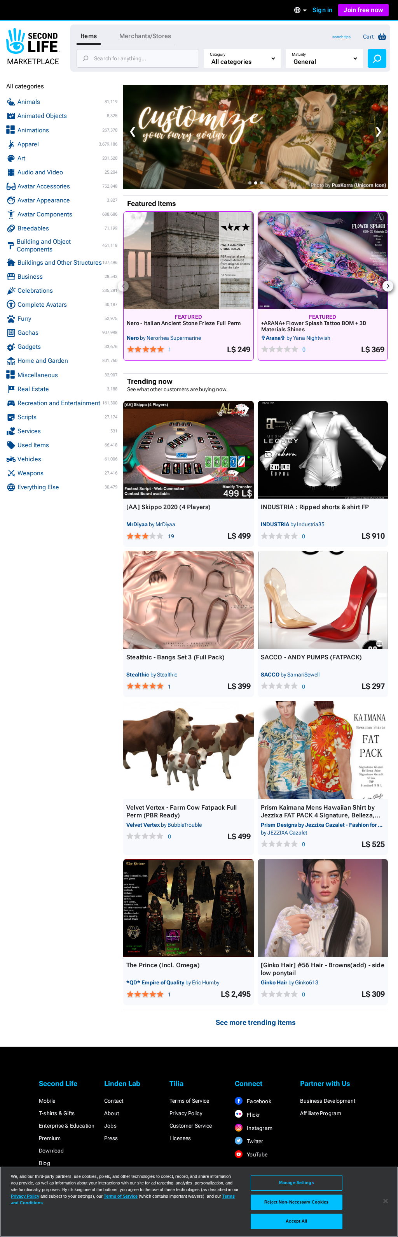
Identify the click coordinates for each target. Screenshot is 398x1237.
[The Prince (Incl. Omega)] (188, 908)
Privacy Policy (185, 1113)
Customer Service (190, 1126)
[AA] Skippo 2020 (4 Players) (168, 507)
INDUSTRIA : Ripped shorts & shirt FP (315, 507)
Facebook (258, 1101)
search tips (341, 37)
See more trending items (256, 1022)
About (111, 1113)
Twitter (255, 1141)
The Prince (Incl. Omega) (163, 965)
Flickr (253, 1115)
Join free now (363, 10)
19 (171, 536)
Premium (50, 1138)
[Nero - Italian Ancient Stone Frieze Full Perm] (188, 260)
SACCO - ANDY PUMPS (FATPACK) (311, 657)
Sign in (322, 10)
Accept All (296, 1221)
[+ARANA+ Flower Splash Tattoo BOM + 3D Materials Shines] (323, 260)
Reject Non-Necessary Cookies (296, 1202)
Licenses (180, 1138)
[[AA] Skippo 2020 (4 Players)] (188, 450)
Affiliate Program (320, 1113)
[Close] (385, 1201)
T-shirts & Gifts (57, 1113)
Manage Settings (296, 1182)
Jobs (110, 1126)
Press (111, 1138)
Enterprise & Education (66, 1126)
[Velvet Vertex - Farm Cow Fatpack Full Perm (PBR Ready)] (188, 750)
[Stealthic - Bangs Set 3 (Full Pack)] (188, 600)
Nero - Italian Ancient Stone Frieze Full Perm (184, 323)
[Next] (387, 286)
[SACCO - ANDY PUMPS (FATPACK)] (323, 600)
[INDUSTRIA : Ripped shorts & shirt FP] (323, 450)
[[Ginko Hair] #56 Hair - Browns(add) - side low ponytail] (323, 908)
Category (217, 54)
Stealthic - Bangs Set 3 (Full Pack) (175, 657)
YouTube (257, 1154)
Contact (113, 1101)
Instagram (259, 1128)
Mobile (47, 1101)
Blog (44, 1163)
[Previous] (123, 286)
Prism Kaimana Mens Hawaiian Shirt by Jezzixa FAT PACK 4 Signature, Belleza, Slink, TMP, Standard (318, 815)
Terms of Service (189, 1101)
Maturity (299, 54)
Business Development (327, 1101)
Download (51, 1150)
